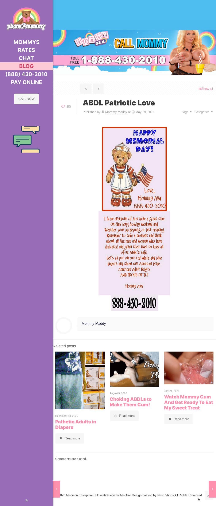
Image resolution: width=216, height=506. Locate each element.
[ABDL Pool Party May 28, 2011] (56, 489)
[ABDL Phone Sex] (26, 19)
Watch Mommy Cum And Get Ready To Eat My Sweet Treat (188, 402)
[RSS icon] (26, 500)
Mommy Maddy (116, 112)
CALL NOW (26, 99)
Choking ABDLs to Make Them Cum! (131, 401)
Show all (207, 88)
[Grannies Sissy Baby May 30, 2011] (212, 489)
